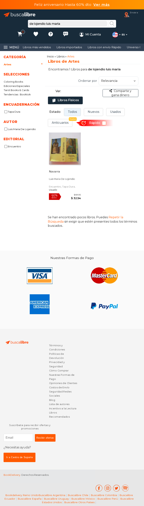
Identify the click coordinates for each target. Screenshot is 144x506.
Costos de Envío (59, 387)
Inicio (50, 56)
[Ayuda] (50, 35)
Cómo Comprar (59, 370)
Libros (60, 56)
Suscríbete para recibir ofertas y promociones (29, 427)
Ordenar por (87, 81)
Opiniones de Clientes (63, 383)
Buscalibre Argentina (51, 495)
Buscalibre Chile (78, 495)
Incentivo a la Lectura (62, 408)
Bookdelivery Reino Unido (21, 495)
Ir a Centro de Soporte (19, 457)
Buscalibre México (83, 498)
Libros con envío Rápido (104, 47)
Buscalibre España (29, 498)
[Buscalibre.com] (20, 15)
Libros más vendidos (37, 47)
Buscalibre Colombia (104, 495)
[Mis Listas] (36, 35)
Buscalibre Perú (107, 498)
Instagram (107, 488)
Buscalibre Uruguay (56, 498)
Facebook (98, 488)
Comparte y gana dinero (121, 93)
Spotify (125, 488)
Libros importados (69, 47)
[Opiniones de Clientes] (65, 35)
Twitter (116, 488)
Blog (52, 400)
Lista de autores (59, 404)
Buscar (112, 24)
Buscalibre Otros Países (79, 502)
